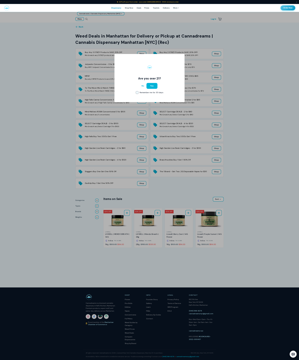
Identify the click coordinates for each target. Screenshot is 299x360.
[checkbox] (149, 92)
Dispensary (116, 8)
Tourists (156, 8)
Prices (146, 8)
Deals (139, 8)
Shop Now (129, 8)
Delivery (166, 8)
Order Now (287, 8)
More (176, 8)
